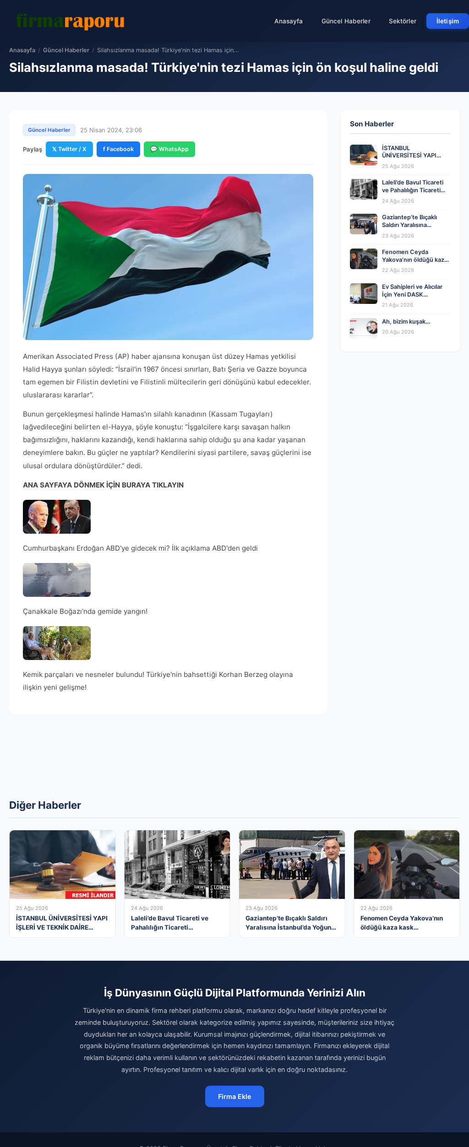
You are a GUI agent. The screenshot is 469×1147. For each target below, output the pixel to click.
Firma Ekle (234, 1096)
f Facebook (118, 149)
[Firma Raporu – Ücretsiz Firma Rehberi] (73, 21)
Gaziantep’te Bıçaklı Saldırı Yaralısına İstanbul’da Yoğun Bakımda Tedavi (409, 228)
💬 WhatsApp (169, 149)
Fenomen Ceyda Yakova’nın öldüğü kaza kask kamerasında (414, 260)
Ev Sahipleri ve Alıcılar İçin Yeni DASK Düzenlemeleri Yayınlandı (412, 298)
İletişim (447, 21)
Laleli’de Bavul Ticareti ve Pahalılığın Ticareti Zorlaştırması (412, 190)
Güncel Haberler (346, 21)
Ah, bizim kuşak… (406, 321)
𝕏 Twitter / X (69, 149)
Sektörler (402, 21)
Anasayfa (288, 21)
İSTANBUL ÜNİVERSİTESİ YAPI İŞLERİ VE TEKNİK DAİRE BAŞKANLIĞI (416, 159)
